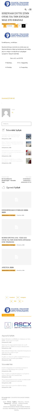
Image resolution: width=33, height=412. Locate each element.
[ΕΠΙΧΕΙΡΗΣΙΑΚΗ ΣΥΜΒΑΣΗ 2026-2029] (16, 200)
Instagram (23, 297)
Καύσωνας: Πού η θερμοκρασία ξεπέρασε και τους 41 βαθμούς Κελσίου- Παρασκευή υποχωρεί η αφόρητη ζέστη (15, 345)
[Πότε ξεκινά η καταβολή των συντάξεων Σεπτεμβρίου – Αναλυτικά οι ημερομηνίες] (28, 161)
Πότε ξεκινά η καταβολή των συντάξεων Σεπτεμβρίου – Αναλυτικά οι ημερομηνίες (12, 160)
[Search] (29, 124)
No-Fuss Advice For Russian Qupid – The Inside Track (9, 180)
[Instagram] (12, 112)
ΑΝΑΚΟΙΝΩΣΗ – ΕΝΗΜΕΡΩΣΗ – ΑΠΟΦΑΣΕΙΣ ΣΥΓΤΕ (26, 180)
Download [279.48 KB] (8, 98)
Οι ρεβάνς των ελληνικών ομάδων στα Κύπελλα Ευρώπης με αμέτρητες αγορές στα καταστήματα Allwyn (16, 357)
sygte (13, 109)
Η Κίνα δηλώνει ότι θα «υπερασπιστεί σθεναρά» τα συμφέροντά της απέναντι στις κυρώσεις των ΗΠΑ (13, 152)
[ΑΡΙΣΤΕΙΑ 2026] (16, 257)
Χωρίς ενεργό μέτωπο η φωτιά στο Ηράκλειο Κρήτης (14, 385)
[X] (19, 301)
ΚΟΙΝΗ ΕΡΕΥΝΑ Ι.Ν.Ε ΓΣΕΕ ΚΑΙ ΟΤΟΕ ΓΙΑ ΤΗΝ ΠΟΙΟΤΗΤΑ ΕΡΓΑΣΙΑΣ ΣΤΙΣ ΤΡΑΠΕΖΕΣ (16, 240)
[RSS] (11, 301)
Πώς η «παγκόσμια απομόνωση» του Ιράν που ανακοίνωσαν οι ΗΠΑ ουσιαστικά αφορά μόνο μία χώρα (16, 380)
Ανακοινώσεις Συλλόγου (8, 24)
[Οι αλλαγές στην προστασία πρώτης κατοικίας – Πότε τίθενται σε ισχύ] (28, 136)
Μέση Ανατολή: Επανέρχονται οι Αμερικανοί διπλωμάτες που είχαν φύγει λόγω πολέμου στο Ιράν (16, 351)
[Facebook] (6, 297)
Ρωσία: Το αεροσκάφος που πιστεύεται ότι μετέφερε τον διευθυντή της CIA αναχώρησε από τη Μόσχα (15, 368)
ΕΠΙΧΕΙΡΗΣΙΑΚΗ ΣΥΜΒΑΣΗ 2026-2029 (15, 211)
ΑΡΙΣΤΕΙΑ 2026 (8, 267)
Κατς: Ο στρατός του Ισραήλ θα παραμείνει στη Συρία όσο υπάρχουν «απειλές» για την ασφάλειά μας (15, 374)
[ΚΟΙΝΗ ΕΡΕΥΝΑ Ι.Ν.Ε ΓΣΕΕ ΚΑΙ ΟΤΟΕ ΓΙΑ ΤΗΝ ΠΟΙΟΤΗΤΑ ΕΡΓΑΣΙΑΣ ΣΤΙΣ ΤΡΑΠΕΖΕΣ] (16, 227)
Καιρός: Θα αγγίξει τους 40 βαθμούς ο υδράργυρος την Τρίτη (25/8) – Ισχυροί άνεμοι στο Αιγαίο (16, 339)
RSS (15, 301)
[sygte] (6, 113)
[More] (24, 26)
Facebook (12, 297)
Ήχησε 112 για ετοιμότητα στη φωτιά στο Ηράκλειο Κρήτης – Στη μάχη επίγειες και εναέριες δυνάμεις (12, 143)
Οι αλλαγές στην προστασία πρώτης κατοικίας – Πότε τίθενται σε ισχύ (11, 136)
